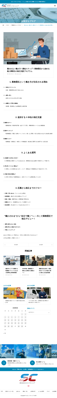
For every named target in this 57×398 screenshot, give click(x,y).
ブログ (48, 391)
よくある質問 (41, 391)
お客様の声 (32, 391)
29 (22, 326)
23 (25, 323)
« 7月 (4, 333)
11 (8, 320)
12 (11, 320)
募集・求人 (25, 391)
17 (5, 323)
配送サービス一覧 (9, 391)
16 (25, 320)
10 (5, 320)
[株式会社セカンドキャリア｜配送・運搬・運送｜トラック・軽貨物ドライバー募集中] (10, 5)
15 (22, 320)
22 (22, 323)
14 (18, 320)
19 (11, 323)
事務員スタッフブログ (12, 63)
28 (18, 326)
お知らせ (18, 391)
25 (8, 326)
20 (15, 323)
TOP (2, 391)
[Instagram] (28, 386)
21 (18, 323)
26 (11, 326)
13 (15, 320)
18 (8, 323)
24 (5, 326)
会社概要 (54, 391)
